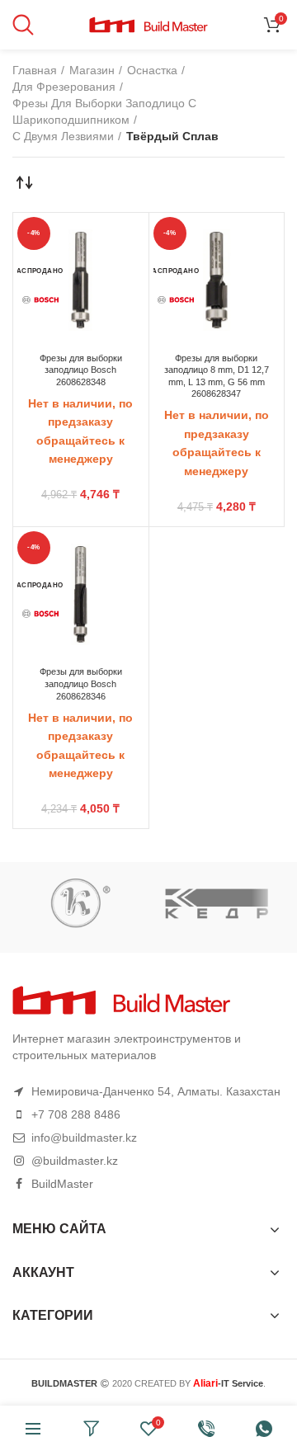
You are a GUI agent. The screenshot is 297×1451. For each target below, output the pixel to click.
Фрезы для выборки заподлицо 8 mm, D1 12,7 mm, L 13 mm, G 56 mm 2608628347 (216, 376)
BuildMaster (62, 1183)
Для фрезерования (64, 86)
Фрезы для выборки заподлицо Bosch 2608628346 (81, 683)
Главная (34, 70)
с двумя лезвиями (63, 136)
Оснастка (152, 70)
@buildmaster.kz (74, 1160)
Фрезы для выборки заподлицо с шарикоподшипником (104, 111)
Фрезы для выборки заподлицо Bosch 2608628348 (81, 370)
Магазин (92, 70)
